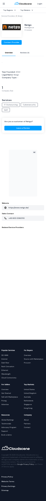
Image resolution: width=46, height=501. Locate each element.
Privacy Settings (8, 486)
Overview (27, 355)
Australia (27, 397)
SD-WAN (4, 355)
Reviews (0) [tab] (24, 53)
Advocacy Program (8, 427)
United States (29, 389)
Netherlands (28, 401)
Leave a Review (23, 128)
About (26, 420)
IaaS (6, 110)
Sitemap (5, 490)
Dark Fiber (5, 363)
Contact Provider (11, 42)
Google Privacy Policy (25, 464)
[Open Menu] (3, 3)
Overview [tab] (9, 53)
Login (39, 3)
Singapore (28, 404)
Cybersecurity (29, 105)
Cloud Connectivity (8, 378)
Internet (4, 359)
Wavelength (5, 374)
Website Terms (7, 481)
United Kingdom (30, 393)
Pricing (3, 401)
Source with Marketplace (33, 359)
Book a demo (6, 435)
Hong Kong (28, 408)
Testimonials (6, 424)
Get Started (6, 393)
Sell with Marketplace (9, 397)
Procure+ (27, 363)
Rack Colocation (7, 366)
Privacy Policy (7, 477)
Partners (27, 424)
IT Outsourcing (11, 105)
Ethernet (4, 370)
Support (4, 431)
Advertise (5, 404)
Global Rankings (7, 420)
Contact (27, 427)
